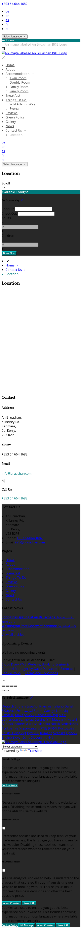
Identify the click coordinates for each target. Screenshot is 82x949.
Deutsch (8, 706)
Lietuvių (62, 710)
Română (46, 733)
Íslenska (43, 724)
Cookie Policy (11, 673)
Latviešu (8, 715)
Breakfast (13, 95)
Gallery (11, 121)
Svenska (59, 733)
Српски (71, 733)
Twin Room (18, 78)
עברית (33, 724)
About (10, 69)
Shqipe (7, 737)
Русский (33, 733)
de (7, 11)
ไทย (16, 728)
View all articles (13, 634)
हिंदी (48, 719)
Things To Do (16, 100)
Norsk (55, 724)
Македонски (24, 715)
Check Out (9, 213)
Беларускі (26, 719)
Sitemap (67, 668)
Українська (28, 728)
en (7, 15)
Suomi (38, 710)
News (10, 126)
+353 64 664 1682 (14, 4)
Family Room (19, 87)
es (7, 20)
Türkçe (7, 728)
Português (66, 728)
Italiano (58, 706)
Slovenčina (39, 737)
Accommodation (18, 74)
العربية (28, 710)
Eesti (19, 710)
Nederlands (69, 724)
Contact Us (14, 130)
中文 (51, 737)
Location (16, 135)
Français (45, 706)
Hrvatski (70, 719)
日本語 (42, 728)
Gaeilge (49, 710)
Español (32, 706)
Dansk (69, 706)
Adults (6, 218)
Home (10, 65)
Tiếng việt (18, 733)
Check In (8, 209)
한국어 (52, 728)
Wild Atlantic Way (22, 104)
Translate (35, 751)
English (20, 706)
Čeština (40, 719)
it (7, 29)
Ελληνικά (9, 710)
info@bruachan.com (16, 473)
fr (7, 24)
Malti (62, 715)
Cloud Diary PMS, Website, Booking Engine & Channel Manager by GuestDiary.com (35, 666)
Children (8, 235)
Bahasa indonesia (15, 724)
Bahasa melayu (46, 715)
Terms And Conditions (41, 673)
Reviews (12, 113)
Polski (6, 733)
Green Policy (15, 117)
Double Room (20, 82)
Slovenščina (21, 737)
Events (15, 108)
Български (10, 719)
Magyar (57, 719)
